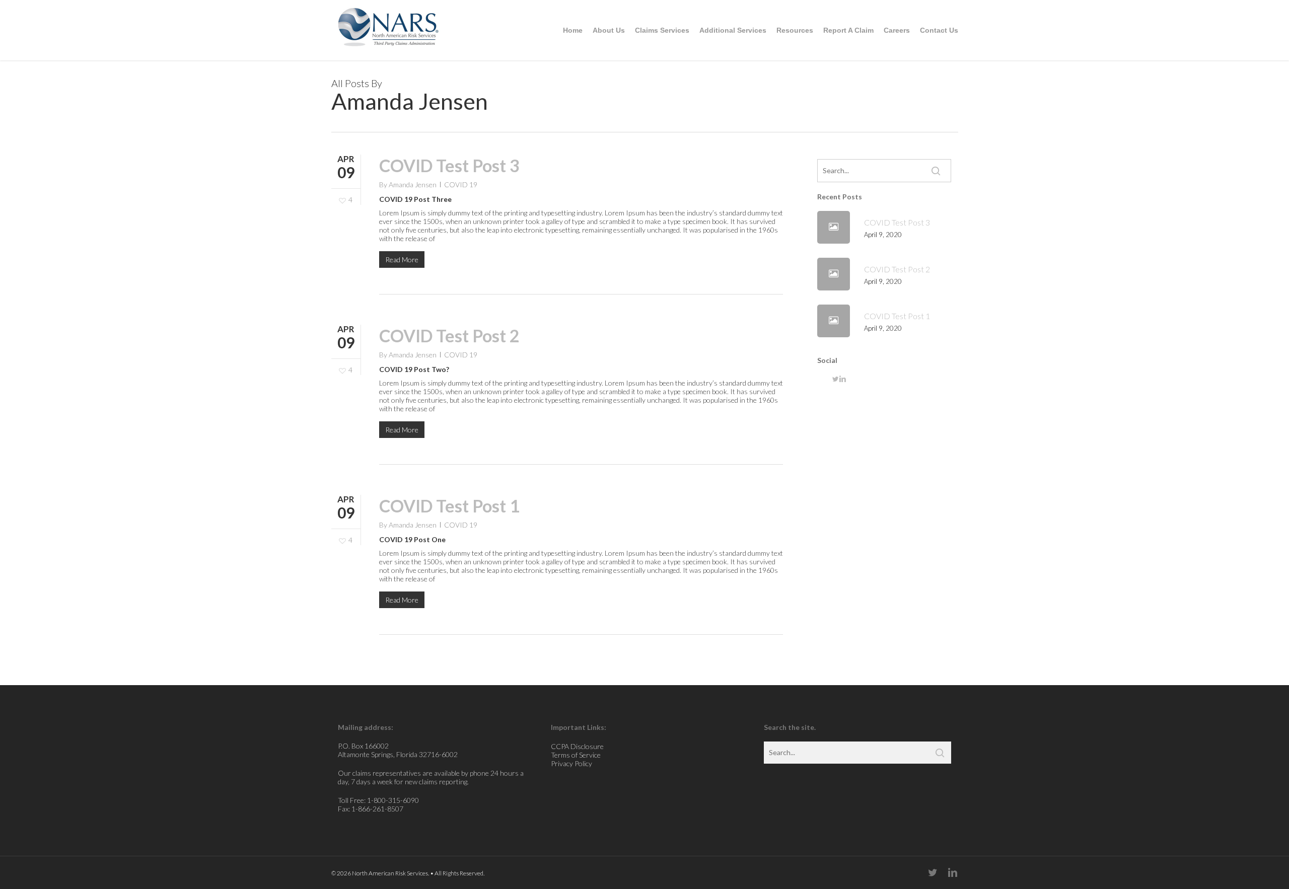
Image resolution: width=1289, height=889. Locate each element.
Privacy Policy (571, 763)
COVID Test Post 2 (449, 335)
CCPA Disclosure (577, 746)
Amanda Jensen (413, 184)
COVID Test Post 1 (449, 505)
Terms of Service (576, 755)
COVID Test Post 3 (449, 165)
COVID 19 (460, 184)
